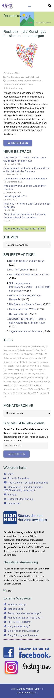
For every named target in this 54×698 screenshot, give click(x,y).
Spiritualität (35, 385)
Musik (21, 374)
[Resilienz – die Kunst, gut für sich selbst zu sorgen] (27, 55)
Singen (22, 385)
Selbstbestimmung (13, 88)
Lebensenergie (15, 370)
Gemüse (25, 358)
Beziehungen (27, 350)
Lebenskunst (32, 77)
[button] (29, 5)
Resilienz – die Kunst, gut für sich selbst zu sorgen (24, 34)
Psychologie (22, 377)
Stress (26, 389)
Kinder (24, 366)
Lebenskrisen (26, 84)
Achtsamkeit (11, 346)
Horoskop (13, 366)
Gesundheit (39, 358)
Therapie (9, 393)
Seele (25, 381)
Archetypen (27, 346)
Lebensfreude (10, 84)
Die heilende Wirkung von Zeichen (29, 274)
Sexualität (10, 385)
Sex (47, 381)
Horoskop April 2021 (15, 196)
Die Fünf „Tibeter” (19, 269)
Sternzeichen (11, 389)
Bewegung (41, 346)
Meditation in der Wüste (23, 309)
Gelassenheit (11, 358)
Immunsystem (34, 80)
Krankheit (36, 366)
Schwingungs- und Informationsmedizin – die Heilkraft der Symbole (29, 287)
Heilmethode (20, 362)
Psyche (8, 377)
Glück (7, 362)
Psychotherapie (39, 377)
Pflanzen (41, 374)
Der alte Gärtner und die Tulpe (26, 261)
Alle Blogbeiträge (15, 77)
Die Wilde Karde (18, 314)
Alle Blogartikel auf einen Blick (24, 228)
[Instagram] (27, 667)
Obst (31, 374)
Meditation (10, 374)
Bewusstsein (11, 350)
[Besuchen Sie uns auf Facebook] (27, 652)
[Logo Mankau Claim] (27, 517)
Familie (41, 350)
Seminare (37, 381)
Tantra (36, 389)
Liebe (28, 370)
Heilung (34, 362)
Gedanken (9, 354)
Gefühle (32, 354)
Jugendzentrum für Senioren (25, 331)
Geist (43, 354)
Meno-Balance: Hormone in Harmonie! (25, 178)
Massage (40, 370)
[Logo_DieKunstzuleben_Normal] (7, 6)
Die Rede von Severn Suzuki (26, 304)
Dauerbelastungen (16, 80)
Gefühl (22, 354)
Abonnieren (16, 453)
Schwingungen (12, 381)
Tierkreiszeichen (26, 393)
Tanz (45, 389)
